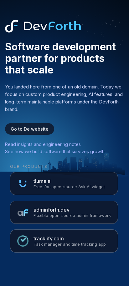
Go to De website (30, 129)
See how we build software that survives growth (55, 151)
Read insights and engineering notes (43, 144)
